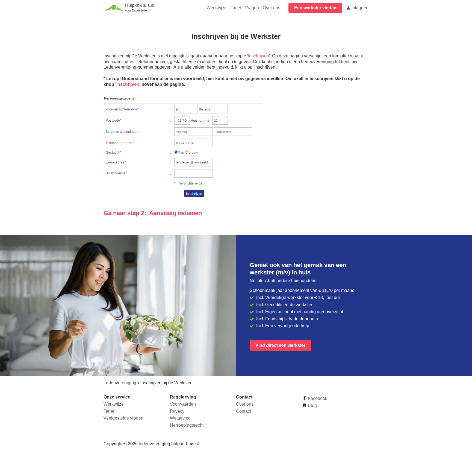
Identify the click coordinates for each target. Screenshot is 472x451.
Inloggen (359, 7)
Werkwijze (216, 7)
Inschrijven (258, 56)
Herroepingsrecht (186, 425)
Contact (243, 411)
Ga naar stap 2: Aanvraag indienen (153, 213)
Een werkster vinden (315, 7)
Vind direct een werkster (280, 345)
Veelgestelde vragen (123, 418)
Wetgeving (180, 418)
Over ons (271, 7)
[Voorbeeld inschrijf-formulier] (183, 200)
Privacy (177, 411)
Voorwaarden (183, 404)
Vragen (252, 7)
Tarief (236, 7)
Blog (312, 405)
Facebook (317, 398)
